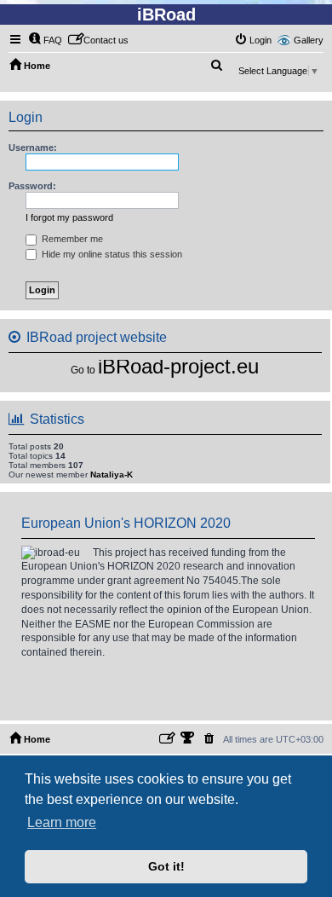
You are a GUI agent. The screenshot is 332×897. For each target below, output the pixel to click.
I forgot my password (69, 217)
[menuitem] (45, 40)
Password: (32, 186)
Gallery (308, 40)
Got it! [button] (166, 866)
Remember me (71, 239)
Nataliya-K (111, 474)
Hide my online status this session (110, 254)
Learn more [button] (61, 822)
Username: (33, 147)
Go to (83, 370)
